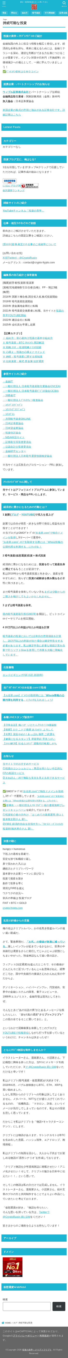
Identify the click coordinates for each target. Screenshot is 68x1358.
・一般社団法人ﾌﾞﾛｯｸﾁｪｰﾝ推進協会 (23, 400)
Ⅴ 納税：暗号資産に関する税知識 (22, 356)
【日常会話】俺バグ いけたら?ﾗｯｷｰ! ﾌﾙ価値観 (29, 725)
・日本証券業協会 (13, 423)
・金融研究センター (14, 451)
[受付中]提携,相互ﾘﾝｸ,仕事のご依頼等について (29, 244)
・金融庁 (8, 381)
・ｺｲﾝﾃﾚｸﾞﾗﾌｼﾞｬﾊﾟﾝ (14, 409)
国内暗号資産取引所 (14, 614)
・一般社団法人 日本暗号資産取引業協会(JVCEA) (32, 386)
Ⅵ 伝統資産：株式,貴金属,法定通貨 (23, 361)
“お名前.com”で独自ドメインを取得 (43, 791)
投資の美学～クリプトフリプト (37, 1350)
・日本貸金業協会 (13, 428)
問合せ (14, 13)
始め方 (25, 13)
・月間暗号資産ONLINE (17, 418)
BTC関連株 (50, 13)
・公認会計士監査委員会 (17, 446)
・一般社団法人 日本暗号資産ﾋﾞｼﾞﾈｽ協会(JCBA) (31, 390)
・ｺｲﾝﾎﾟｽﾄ (9, 414)
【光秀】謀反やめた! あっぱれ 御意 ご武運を (29, 734)
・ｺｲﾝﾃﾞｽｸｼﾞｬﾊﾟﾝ (12, 404)
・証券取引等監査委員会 (17, 442)
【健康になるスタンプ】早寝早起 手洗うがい (29, 738)
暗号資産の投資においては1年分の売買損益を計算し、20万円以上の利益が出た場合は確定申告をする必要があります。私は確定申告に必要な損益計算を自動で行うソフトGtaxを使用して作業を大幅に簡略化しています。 (34, 645)
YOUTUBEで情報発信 (16, 1032)
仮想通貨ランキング (14, 190)
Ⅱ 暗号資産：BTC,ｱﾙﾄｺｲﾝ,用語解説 (23, 342)
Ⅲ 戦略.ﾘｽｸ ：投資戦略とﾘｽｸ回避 (22, 347)
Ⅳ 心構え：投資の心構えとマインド (24, 352)
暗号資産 (36, 13)
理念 (4, 13)
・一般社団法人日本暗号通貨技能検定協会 (27, 455)
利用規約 (44, 1335)
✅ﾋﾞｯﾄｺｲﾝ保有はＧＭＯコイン (21, 71)
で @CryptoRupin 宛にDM (40, 1066)
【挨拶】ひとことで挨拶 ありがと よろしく (28, 729)
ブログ (15, 514)
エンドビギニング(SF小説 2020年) (23, 675)
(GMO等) (31, 614)
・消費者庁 (9, 395)
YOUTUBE (27, 514)
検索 (5, 1299)
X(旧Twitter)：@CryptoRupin (20, 257)
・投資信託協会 (12, 432)
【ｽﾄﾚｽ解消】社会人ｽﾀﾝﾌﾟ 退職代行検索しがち (30, 743)
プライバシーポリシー (25, 1335)
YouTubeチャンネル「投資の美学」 (23, 210)
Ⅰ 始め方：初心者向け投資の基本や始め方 (28, 338)
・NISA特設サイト (14, 437)
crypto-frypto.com (13, 907)
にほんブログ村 (12, 185)
